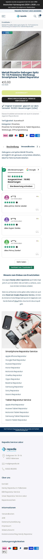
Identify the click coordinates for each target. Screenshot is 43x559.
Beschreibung (13, 147)
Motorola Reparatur (14, 371)
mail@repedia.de (12, 463)
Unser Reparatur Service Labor (14, 496)
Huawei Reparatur (13, 364)
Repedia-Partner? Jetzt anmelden (28, 11)
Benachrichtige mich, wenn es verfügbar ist (21, 99)
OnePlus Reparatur (13, 375)
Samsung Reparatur (14, 386)
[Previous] (3, 147)
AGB (3, 518)
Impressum (6, 526)
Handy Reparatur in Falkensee (14, 488)
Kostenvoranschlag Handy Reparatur (17, 534)
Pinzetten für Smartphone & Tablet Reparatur (21, 127)
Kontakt (5, 484)
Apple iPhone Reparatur (15, 356)
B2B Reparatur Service (11, 492)
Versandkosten (28, 147)
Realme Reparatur (13, 383)
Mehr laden (21, 262)
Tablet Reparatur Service (18, 399)
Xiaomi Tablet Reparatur (16, 420)
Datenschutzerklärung (11, 522)
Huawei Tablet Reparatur (16, 408)
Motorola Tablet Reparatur (17, 412)
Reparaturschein (9, 500)
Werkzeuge (6, 130)
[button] (31, 170)
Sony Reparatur (12, 390)
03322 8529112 (11, 469)
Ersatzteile (6, 22)
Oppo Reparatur (12, 379)
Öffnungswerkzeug (20, 130)
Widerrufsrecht (8, 530)
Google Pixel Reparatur (15, 360)
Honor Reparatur (12, 367)
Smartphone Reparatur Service (21, 351)
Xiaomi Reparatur (13, 394)
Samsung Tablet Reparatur (17, 416)
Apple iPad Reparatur (14, 404)
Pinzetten (16, 124)
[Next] (39, 147)
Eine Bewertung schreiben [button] (21, 186)
